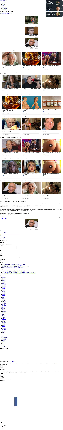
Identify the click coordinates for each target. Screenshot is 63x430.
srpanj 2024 (3, 287)
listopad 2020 (4, 320)
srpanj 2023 (3, 296)
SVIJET (3, 5)
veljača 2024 (3, 291)
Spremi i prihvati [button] (2, 380)
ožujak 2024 (3, 290)
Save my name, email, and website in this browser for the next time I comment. (11, 257)
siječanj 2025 (4, 282)
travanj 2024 (3, 289)
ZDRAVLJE (4, 346)
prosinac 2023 (4, 292)
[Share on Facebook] (3, 425)
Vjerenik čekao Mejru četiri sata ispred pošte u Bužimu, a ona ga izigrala (12, 265)
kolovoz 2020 (4, 322)
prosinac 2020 (4, 319)
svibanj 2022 (4, 306)
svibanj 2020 (4, 324)
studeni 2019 (4, 328)
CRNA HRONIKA (4, 8)
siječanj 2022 (4, 309)
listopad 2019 (4, 329)
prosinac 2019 (4, 327)
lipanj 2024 (3, 288)
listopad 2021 (4, 311)
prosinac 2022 (4, 302)
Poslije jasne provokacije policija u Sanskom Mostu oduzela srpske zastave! (14, 271)
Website (1, 255)
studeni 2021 (4, 310)
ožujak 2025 (3, 281)
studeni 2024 (4, 284)
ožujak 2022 (3, 307)
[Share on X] (3, 427)
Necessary (2, 374)
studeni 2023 (4, 293)
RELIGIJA (3, 6)
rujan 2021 (3, 312)
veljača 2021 (3, 317)
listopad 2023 (4, 294)
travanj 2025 (3, 280)
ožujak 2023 (3, 299)
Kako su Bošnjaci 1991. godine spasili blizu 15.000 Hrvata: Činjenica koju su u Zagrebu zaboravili (15, 266)
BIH (2, 3)
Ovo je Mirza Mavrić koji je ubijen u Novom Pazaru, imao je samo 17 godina (12, 267)
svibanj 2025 (4, 279)
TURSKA (3, 4)
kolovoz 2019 (4, 330)
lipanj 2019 (3, 332)
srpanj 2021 (3, 313)
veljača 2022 (3, 308)
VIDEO (3, 344)
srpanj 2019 (3, 331)
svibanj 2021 (4, 315)
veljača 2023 (3, 300)
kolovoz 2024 (4, 286)
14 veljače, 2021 (2, 13)
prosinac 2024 (4, 283)
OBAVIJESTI (4, 9)
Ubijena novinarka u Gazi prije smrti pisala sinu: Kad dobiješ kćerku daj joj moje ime (13, 264)
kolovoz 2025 (4, 277)
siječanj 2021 (4, 318)
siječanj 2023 (4, 301)
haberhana (6, 13)
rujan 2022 (3, 304)
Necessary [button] (1, 373)
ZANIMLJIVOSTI (4, 7)
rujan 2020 (3, 321)
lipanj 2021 (3, 314)
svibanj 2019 (4, 333)
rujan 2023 (3, 295)
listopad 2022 (4, 303)
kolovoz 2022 (4, 305)
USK (2, 343)
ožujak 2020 (3, 326)
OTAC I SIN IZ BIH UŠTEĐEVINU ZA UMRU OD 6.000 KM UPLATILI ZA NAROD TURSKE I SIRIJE (20, 272)
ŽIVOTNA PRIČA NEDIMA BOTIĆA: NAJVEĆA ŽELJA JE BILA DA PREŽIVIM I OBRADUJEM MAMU (20, 273)
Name (1, 250)
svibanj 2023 (4, 298)
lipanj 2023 (3, 297)
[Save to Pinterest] (3, 428)
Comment (1, 245)
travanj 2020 (3, 325)
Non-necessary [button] (2, 377)
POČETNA (3, 2)
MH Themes (13, 361)
